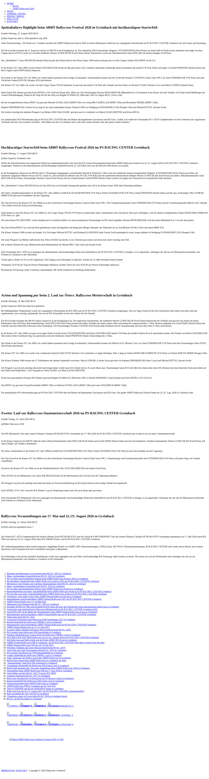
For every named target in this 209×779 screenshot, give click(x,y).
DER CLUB (12, 19)
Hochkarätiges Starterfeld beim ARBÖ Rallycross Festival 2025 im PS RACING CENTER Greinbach (53, 581)
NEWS (10, 11)
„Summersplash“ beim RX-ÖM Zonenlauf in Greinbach (32, 663)
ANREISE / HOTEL (16, 13)
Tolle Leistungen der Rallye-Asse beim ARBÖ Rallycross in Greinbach (39, 658)
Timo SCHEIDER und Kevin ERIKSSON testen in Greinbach (35, 688)
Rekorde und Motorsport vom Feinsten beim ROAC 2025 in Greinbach (39, 573)
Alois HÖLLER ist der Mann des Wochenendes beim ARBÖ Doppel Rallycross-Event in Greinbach (52, 612)
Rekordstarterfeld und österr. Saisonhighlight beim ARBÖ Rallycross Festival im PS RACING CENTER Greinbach (59, 591)
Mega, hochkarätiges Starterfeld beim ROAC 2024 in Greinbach (36, 586)
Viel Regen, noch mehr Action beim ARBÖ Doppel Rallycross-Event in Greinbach (44, 596)
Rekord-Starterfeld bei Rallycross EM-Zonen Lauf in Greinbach (35, 681)
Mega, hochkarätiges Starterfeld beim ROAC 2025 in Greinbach (36, 576)
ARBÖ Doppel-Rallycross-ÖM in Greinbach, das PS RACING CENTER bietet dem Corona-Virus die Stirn (55, 642)
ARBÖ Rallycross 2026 (23, 8)
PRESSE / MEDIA (15, 16)
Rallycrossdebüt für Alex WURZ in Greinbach (28, 694)
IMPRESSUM (7, 770)
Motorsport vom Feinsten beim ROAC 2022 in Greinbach (33, 604)
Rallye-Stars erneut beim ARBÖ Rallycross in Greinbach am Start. (37, 660)
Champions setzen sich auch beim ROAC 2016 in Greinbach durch (37, 696)
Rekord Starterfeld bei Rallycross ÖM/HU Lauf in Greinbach (34, 622)
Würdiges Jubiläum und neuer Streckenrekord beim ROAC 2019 (36, 647)
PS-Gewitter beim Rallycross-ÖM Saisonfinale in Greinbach (34, 632)
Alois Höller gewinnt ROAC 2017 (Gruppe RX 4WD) (31, 673)
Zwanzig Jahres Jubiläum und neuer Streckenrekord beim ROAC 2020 (39, 630)
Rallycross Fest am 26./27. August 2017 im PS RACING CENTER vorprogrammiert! (45, 691)
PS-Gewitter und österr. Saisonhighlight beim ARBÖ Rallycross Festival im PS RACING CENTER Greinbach (57, 594)
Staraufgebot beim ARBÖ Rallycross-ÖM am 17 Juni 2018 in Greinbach (39, 670)
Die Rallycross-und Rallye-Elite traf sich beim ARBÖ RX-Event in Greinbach (42, 640)
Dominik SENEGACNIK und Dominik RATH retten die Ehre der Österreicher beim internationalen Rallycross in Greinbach (63, 607)
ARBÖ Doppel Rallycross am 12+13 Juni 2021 (28, 627)
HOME (10, 3)
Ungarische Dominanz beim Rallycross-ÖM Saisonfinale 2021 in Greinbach (41, 619)
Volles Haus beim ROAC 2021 (21, 617)
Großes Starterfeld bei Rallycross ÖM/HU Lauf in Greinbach (34, 655)
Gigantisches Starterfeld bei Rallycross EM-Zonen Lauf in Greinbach (38, 665)
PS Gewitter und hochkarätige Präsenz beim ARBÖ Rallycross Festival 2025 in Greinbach (47, 578)
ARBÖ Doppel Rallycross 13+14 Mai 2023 (26, 601)
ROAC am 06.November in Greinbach (24, 699)
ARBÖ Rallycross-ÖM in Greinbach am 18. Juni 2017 (31, 686)
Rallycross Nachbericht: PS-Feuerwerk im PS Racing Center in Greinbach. (40, 678)
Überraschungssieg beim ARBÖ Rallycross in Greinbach (32, 683)
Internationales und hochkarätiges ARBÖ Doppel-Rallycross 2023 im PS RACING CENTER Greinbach (54, 599)
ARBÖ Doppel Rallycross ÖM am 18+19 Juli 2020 (30, 645)
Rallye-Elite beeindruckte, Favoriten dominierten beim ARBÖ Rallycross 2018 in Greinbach (48, 668)
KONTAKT (12, 21)
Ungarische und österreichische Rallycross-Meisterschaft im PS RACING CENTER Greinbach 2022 (52, 609)
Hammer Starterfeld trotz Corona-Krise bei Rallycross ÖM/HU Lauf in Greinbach (43, 635)
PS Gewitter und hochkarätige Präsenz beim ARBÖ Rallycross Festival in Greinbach (45, 589)
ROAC (16, 6)
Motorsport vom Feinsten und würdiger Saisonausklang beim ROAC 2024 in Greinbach (46, 584)
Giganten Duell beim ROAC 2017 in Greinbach (28, 676)
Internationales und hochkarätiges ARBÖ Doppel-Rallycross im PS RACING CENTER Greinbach (51, 614)
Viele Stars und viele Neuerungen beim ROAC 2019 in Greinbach (36, 650)
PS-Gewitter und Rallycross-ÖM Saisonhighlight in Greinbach (35, 653)
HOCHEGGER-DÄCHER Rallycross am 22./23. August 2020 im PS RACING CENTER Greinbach (53, 637)
